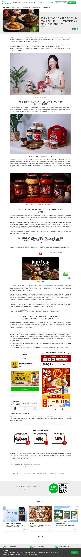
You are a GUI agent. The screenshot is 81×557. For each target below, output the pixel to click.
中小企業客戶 (33, 473)
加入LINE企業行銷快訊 (20, 490)
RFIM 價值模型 (49, 296)
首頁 (4, 7)
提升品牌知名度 (53, 473)
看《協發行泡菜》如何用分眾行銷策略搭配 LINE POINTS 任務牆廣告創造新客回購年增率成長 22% (31, 7)
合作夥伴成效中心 (23, 310)
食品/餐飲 (40, 473)
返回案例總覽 (40, 537)
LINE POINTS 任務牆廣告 (25, 347)
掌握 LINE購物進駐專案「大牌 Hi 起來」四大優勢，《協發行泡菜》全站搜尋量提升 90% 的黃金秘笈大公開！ (47, 424)
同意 (74, 552)
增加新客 (45, 473)
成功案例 (8, 7)
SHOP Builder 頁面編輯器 (47, 285)
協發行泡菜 (37, 39)
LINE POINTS (26, 473)
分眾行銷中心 (40, 296)
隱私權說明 (34, 554)
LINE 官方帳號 (61, 473)
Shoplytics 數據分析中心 (48, 294)
